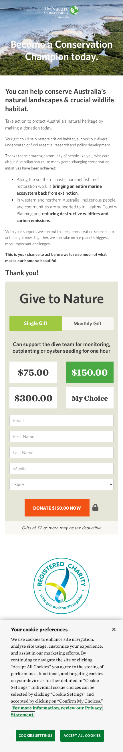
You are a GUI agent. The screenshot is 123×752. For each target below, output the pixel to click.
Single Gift (35, 323)
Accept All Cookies (82, 735)
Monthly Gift (88, 323)
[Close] (114, 629)
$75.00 (33, 372)
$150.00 (90, 372)
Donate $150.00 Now (57, 507)
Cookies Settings (35, 735)
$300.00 (33, 398)
